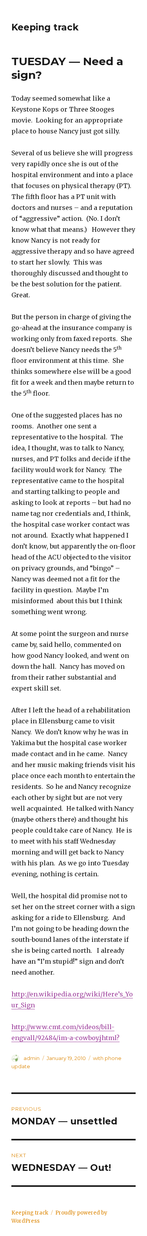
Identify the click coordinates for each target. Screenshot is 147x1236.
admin (32, 1058)
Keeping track (44, 27)
